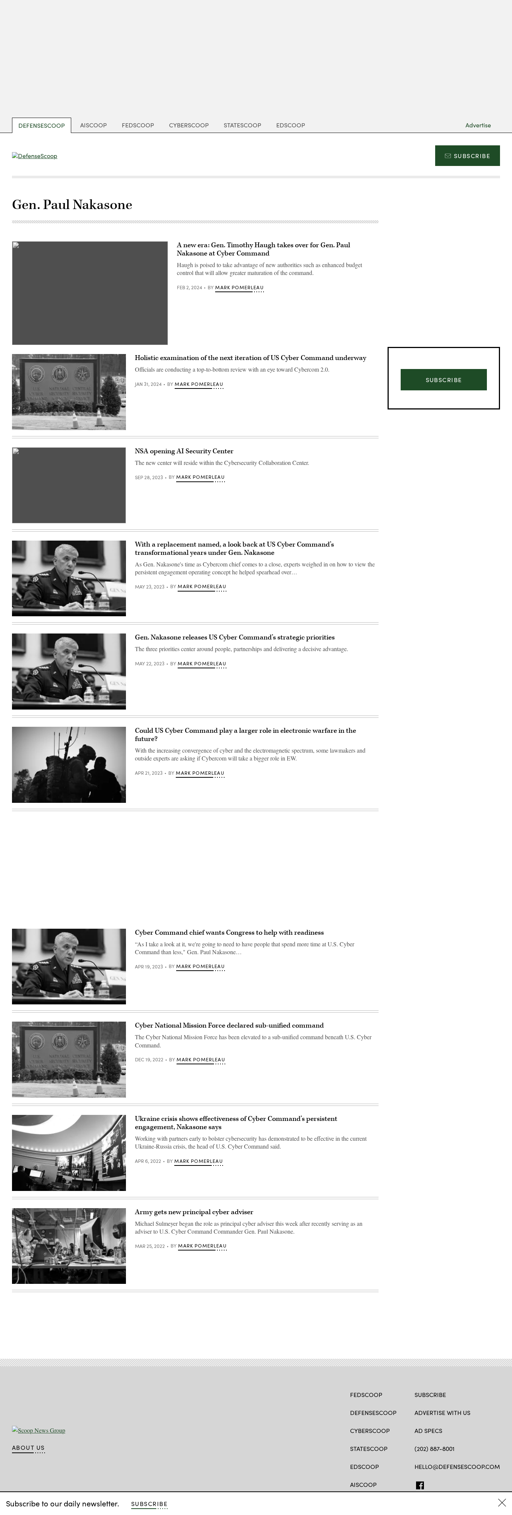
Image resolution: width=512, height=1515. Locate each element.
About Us (28, 1447)
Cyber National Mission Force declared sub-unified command (229, 1025)
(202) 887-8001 (435, 1448)
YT (459, 1484)
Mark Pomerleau (239, 287)
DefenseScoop (41, 125)
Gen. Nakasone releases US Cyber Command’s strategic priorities (235, 637)
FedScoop (138, 125)
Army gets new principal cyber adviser (194, 1212)
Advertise (478, 124)
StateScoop (242, 125)
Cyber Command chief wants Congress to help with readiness (229, 932)
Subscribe (472, 156)
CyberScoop (189, 125)
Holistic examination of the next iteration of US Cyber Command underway (250, 358)
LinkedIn (447, 1484)
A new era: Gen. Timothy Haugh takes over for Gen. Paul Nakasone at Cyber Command (263, 249)
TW (432, 1484)
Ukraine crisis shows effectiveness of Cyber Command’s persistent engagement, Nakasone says (236, 1123)
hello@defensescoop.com (457, 1466)
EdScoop (290, 125)
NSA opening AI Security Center (184, 451)
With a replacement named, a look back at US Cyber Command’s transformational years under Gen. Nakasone (234, 548)
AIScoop (93, 125)
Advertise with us (442, 1412)
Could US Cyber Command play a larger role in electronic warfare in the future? (245, 735)
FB (418, 1484)
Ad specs (428, 1430)
